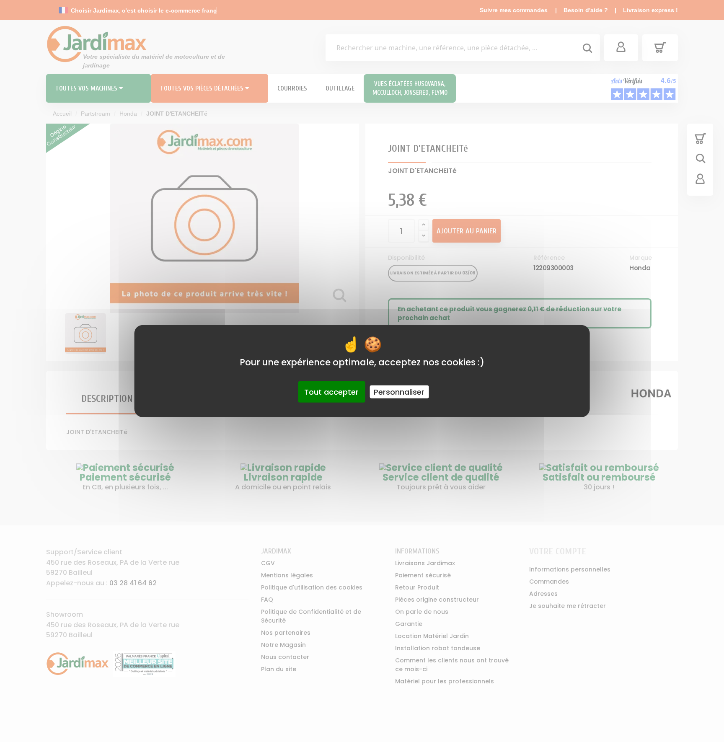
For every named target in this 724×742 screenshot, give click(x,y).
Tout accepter (331, 391)
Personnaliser (399, 391)
